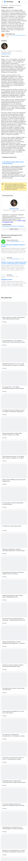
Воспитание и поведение (15, 5)
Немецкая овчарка (14, 241)
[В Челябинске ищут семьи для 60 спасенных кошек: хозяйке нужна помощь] (14, 776)
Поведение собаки (6, 279)
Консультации (4, 5)
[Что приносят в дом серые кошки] (14, 521)
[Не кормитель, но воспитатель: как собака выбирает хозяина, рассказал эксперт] (14, 822)
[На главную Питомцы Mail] (9, 1)
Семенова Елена (5, 54)
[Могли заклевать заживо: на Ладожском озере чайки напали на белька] (14, 312)
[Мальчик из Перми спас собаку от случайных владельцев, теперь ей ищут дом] (14, 544)
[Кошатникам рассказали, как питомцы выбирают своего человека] (14, 567)
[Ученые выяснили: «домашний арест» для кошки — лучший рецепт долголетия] (14, 614)
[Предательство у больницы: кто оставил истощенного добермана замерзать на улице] (14, 845)
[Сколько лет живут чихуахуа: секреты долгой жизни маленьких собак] (14, 660)
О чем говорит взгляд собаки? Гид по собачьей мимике (13, 162)
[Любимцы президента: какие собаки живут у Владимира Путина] (14, 590)
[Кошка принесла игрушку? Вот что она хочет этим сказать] (14, 706)
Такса (11, 276)
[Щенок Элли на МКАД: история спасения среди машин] (14, 475)
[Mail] (5, 1)
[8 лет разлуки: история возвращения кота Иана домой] (14, 498)
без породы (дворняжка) (19, 35)
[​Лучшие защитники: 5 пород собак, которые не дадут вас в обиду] (14, 428)
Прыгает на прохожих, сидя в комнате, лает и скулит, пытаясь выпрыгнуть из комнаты (14, 263)
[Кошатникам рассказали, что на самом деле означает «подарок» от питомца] (14, 451)
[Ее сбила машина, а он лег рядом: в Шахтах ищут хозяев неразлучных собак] (14, 336)
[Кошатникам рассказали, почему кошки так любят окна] (14, 683)
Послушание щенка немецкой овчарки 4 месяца (13, 245)
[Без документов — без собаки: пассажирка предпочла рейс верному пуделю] (14, 382)
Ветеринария (6, 226)
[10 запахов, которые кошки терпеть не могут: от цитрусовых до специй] (14, 753)
